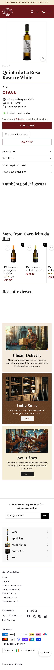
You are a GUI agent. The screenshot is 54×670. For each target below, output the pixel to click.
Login (5, 577)
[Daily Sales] (27, 389)
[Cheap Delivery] (27, 338)
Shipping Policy (9, 597)
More (27, 418)
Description (9, 151)
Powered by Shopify (12, 664)
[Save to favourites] (7, 193)
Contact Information (12, 585)
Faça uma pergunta (14, 172)
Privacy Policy (9, 593)
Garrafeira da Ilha (25, 236)
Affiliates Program (11, 601)
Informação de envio (14, 165)
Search (6, 581)
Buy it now (27, 141)
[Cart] (43, 12)
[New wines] (27, 441)
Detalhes (7, 158)
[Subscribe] (45, 516)
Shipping (20, 119)
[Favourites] (38, 11)
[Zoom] (43, 58)
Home (5, 66)
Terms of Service (10, 589)
